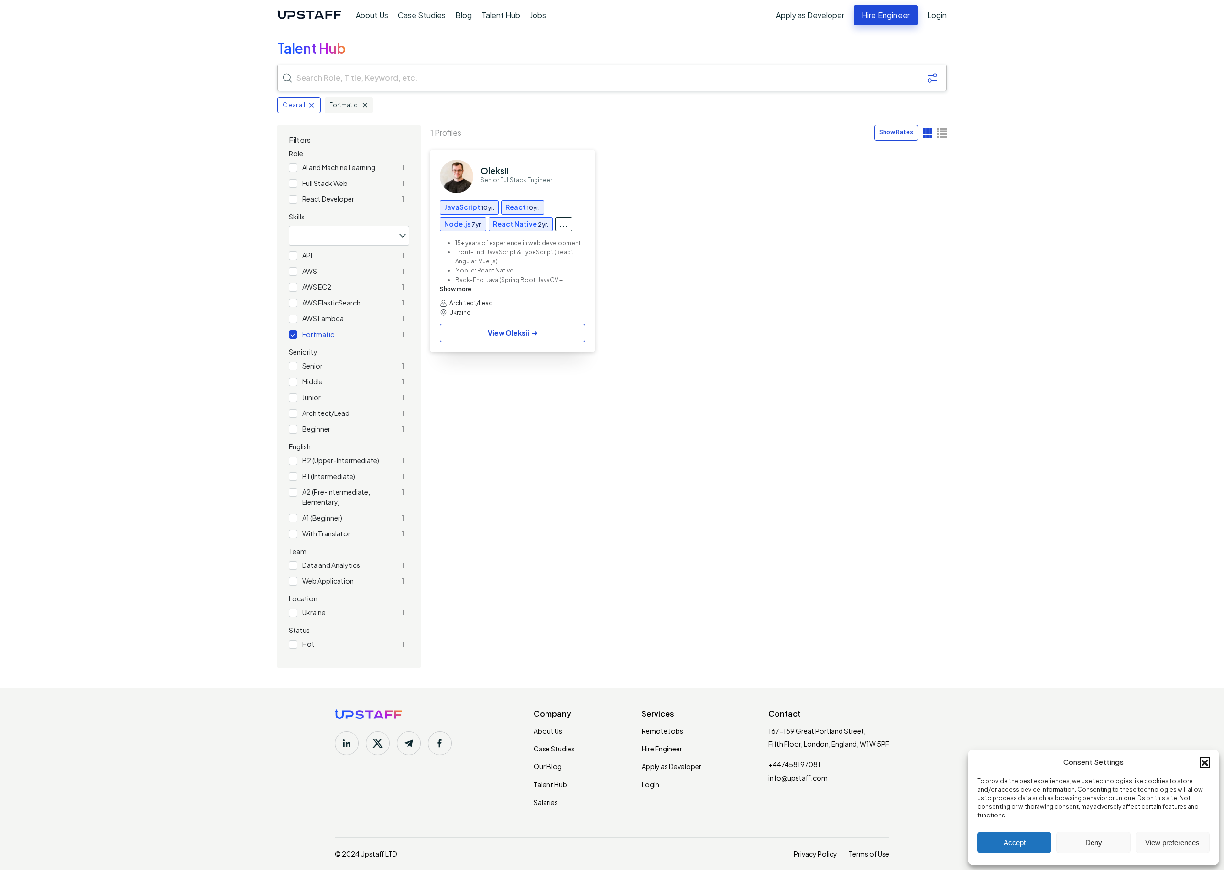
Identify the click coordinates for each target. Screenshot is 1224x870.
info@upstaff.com (798, 777)
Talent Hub (500, 15)
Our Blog (548, 766)
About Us (372, 15)
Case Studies (422, 15)
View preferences (1172, 842)
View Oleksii (508, 332)
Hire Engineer (662, 748)
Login (937, 15)
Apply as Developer (810, 15)
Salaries (546, 802)
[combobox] (349, 236)
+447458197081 (794, 764)
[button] (1205, 762)
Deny (1093, 842)
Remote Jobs (662, 731)
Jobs (538, 15)
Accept (1015, 842)
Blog (463, 15)
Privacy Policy (815, 853)
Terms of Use (869, 853)
